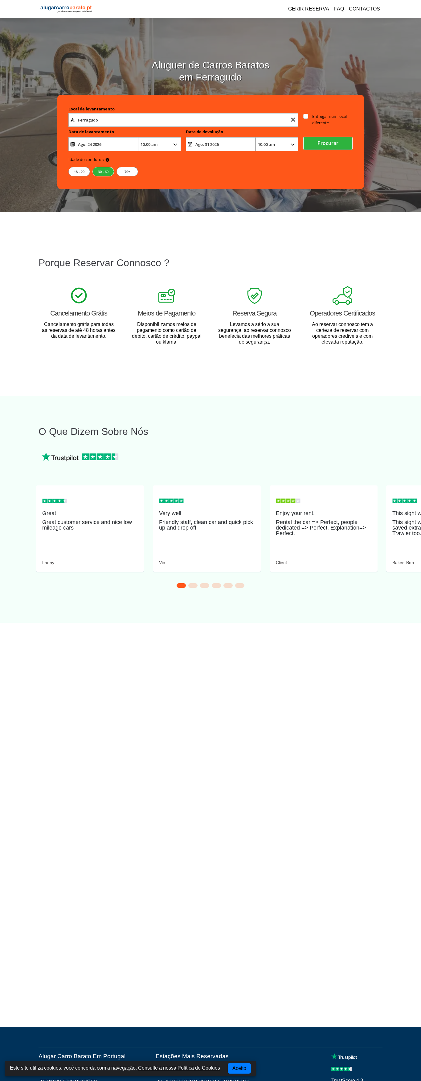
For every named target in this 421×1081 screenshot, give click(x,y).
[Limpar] (293, 120)
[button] (181, 585)
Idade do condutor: (86, 159)
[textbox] (183, 120)
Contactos (364, 8)
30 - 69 (103, 171)
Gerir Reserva (308, 8)
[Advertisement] (210, 697)
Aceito (239, 1068)
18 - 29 (79, 171)
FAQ (339, 8)
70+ (127, 171)
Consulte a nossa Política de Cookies (179, 1068)
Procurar (327, 143)
